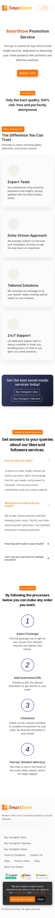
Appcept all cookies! (22, 899)
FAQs (7, 860)
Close (41, 899)
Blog (37, 860)
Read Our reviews (13, 866)
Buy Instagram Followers (26, 398)
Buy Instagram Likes (27, 391)
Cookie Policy (38, 892)
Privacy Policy (20, 892)
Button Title (28, 73)
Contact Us (36, 855)
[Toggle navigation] (51, 8)
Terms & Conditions (14, 855)
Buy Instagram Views (15, 849)
